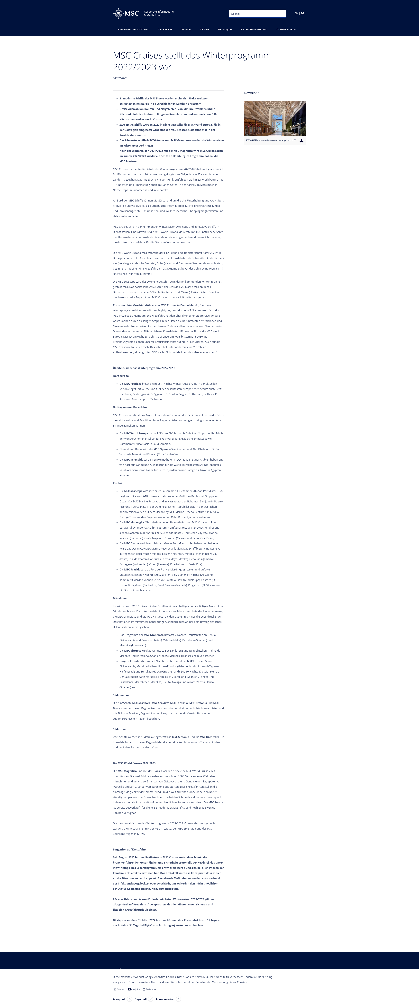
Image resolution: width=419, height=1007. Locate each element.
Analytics (135, 989)
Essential (121, 989)
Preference (151, 989)
